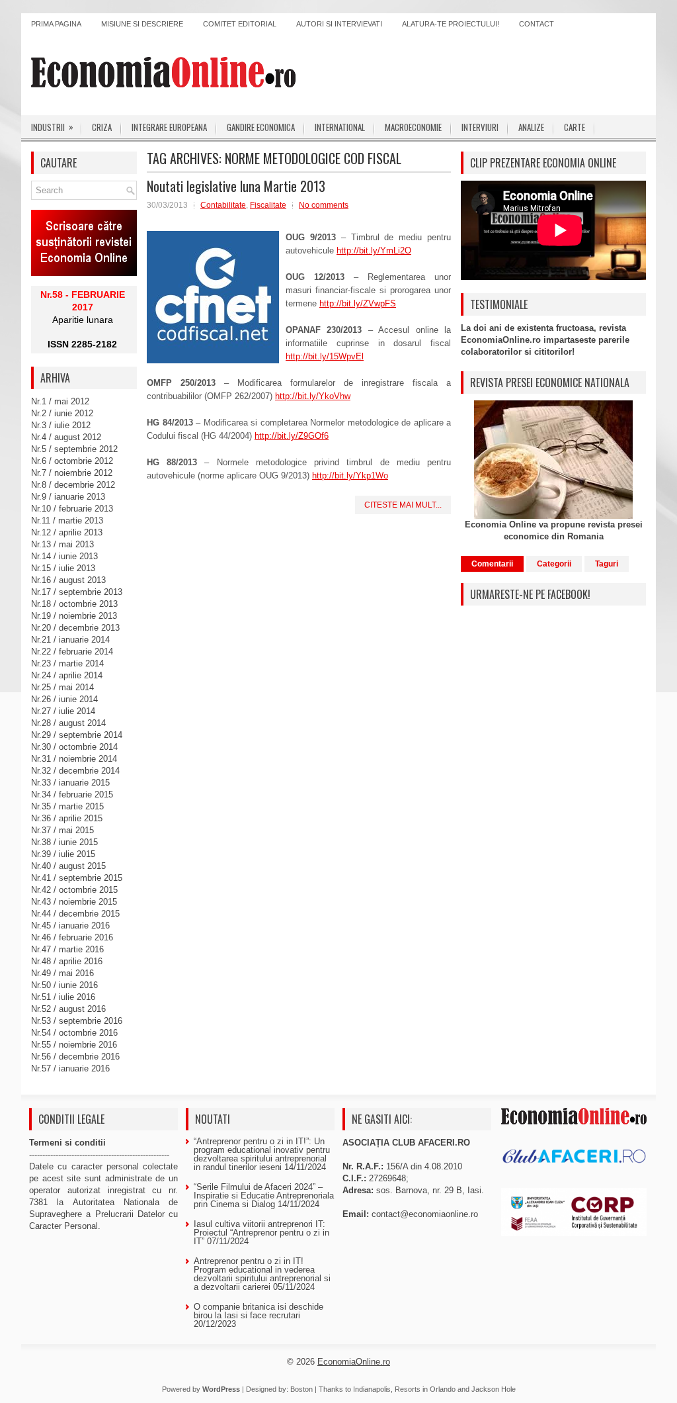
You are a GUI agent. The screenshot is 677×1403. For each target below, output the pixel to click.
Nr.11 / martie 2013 (67, 520)
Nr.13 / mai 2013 (62, 544)
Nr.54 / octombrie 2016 (74, 1033)
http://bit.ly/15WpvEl (325, 356)
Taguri (606, 563)
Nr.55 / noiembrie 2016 (74, 1045)
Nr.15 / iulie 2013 (63, 568)
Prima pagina (56, 24)
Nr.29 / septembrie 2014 (76, 735)
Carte (574, 127)
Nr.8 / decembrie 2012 (73, 485)
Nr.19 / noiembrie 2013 (74, 616)
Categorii (554, 563)
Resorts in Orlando (425, 1389)
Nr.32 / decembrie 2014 (75, 771)
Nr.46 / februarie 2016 (72, 937)
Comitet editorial (239, 24)
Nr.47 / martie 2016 (67, 949)
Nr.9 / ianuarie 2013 (68, 497)
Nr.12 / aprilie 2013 (66, 532)
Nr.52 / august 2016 (68, 1009)
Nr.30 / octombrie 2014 (74, 747)
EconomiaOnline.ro (353, 1362)
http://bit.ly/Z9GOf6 (292, 436)
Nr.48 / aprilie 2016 (66, 961)
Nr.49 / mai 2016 (62, 973)
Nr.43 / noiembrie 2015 (74, 902)
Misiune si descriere (142, 24)
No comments (323, 205)
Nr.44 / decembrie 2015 (75, 914)
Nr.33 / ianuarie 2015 (70, 783)
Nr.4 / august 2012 (66, 437)
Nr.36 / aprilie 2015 (66, 818)
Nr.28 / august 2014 (68, 723)
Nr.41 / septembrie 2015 (76, 878)
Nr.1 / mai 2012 (60, 401)
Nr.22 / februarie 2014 (72, 651)
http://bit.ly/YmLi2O (374, 250)
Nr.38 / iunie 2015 (64, 842)
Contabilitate (223, 205)
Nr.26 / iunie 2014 (64, 699)
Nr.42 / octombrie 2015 (74, 890)
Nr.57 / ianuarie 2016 (70, 1068)
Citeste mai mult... (403, 505)
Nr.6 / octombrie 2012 (72, 461)
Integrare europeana (169, 127)
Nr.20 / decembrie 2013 (75, 628)
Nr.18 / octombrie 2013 (74, 604)
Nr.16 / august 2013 (68, 580)
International (340, 127)
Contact (536, 24)
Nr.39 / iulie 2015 (63, 854)
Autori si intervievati (339, 24)
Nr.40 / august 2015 (68, 866)
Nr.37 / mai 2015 (62, 830)
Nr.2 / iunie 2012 (62, 413)
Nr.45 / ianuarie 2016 (70, 925)
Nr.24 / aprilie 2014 (66, 675)
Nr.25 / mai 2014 (62, 687)
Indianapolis (372, 1389)
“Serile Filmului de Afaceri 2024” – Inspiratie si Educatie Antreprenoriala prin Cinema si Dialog (264, 1195)
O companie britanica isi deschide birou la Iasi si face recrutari (258, 1311)
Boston (301, 1389)
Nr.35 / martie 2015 (67, 806)
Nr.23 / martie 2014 (67, 663)
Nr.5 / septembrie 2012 (74, 449)
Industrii (52, 127)
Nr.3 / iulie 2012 (61, 425)
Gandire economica (261, 127)
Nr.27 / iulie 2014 (63, 711)
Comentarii (492, 563)
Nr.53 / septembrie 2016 (76, 1021)
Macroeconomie (413, 127)
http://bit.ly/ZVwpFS (357, 303)
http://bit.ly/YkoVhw (312, 396)
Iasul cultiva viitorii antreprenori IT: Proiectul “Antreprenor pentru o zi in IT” (261, 1232)
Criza (102, 127)
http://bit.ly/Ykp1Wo (350, 475)
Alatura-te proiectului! (450, 24)
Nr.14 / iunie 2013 (64, 556)
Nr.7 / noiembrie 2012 (71, 473)
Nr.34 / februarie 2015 (72, 794)
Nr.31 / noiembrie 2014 (74, 759)
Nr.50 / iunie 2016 (64, 985)
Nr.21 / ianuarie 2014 (70, 640)
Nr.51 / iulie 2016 (63, 997)
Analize (531, 127)
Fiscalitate (268, 205)
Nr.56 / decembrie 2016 (75, 1057)
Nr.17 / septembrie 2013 (76, 592)
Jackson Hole (493, 1389)
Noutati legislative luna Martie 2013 (236, 186)
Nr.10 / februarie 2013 (72, 509)
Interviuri (479, 127)
